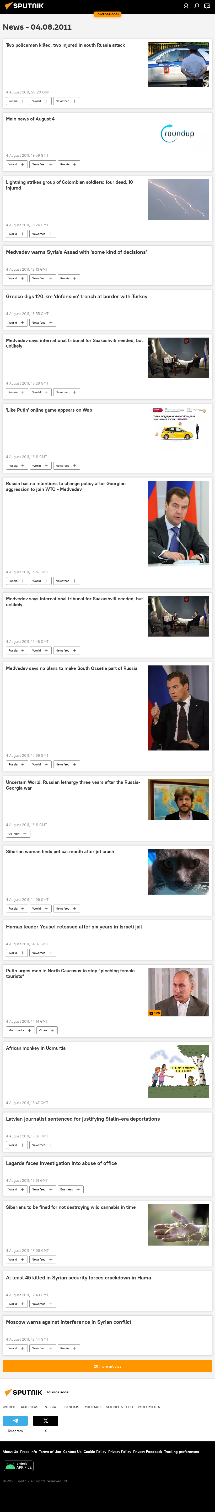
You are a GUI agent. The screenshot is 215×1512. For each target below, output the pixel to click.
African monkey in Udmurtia (36, 1048)
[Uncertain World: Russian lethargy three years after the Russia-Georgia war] (178, 799)
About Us (10, 1451)
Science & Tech (119, 1406)
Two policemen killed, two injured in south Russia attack (65, 45)
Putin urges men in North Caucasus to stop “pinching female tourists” (70, 973)
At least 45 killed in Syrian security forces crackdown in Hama (78, 1277)
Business (66, 1189)
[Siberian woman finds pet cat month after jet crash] (178, 871)
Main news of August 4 (30, 119)
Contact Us (72, 1451)
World (36, 101)
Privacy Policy (119, 1451)
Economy (70, 1406)
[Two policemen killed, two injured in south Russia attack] (178, 64)
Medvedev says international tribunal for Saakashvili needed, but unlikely (74, 343)
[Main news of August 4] (178, 133)
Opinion (14, 834)
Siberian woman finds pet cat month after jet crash (60, 851)
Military (93, 1406)
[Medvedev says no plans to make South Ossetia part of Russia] (178, 707)
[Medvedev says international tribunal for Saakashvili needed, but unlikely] (178, 358)
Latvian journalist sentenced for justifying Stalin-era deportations (83, 1119)
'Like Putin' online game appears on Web (49, 410)
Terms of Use (50, 1451)
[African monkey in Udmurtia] (178, 1071)
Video (43, 1030)
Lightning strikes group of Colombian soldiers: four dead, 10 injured (69, 185)
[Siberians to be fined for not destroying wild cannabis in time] (178, 1225)
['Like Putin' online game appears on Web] (178, 429)
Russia (13, 101)
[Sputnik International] (26, 10)
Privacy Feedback (147, 1451)
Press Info (28, 1451)
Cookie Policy (95, 1451)
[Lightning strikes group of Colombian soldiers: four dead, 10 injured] (178, 199)
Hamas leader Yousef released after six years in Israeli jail (74, 926)
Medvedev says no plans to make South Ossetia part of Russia (71, 668)
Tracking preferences (181, 1451)
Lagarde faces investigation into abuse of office (61, 1163)
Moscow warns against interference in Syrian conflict (68, 1322)
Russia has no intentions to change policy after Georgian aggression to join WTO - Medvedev (66, 486)
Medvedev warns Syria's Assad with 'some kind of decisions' (76, 252)
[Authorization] (186, 6)
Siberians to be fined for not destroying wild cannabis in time (71, 1207)
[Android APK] (18, 1466)
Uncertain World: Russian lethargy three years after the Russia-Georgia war (73, 785)
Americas (29, 1406)
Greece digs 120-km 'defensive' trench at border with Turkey (76, 296)
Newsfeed (62, 101)
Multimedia (16, 1030)
